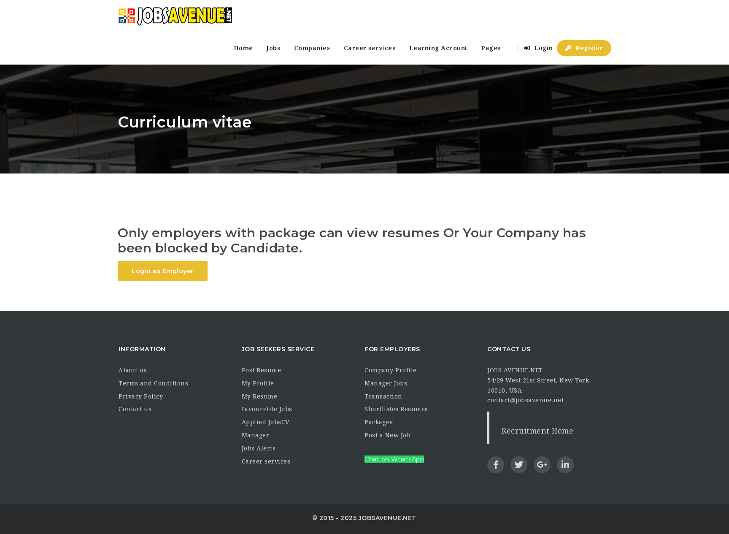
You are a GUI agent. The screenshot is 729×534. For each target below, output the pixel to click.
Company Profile (390, 370)
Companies (312, 48)
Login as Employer (163, 271)
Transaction (383, 396)
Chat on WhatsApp (394, 459)
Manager (256, 435)
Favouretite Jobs (267, 409)
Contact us (135, 409)
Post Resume (261, 370)
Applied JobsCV (265, 422)
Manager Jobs (385, 383)
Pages (491, 48)
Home (243, 48)
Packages (378, 422)
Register (588, 48)
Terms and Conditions (153, 383)
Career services (370, 48)
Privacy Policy (141, 396)
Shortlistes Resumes (396, 409)
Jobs (273, 48)
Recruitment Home (537, 431)
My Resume (260, 396)
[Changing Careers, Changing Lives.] (175, 16)
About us (133, 370)
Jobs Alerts (259, 448)
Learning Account (438, 48)
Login (542, 48)
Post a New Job (387, 435)
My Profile (258, 383)
